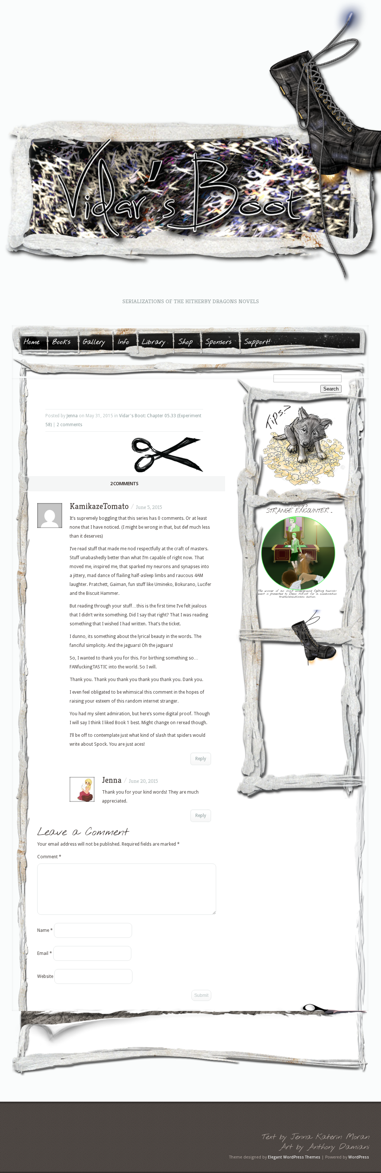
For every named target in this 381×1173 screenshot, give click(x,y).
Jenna (72, 415)
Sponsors (218, 342)
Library (154, 342)
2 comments (69, 424)
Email (44, 953)
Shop (185, 342)
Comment (49, 856)
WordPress (358, 1157)
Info (123, 342)
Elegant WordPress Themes (294, 1157)
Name (45, 930)
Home (31, 342)
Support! (257, 342)
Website (45, 976)
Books (61, 342)
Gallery (94, 342)
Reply (200, 758)
